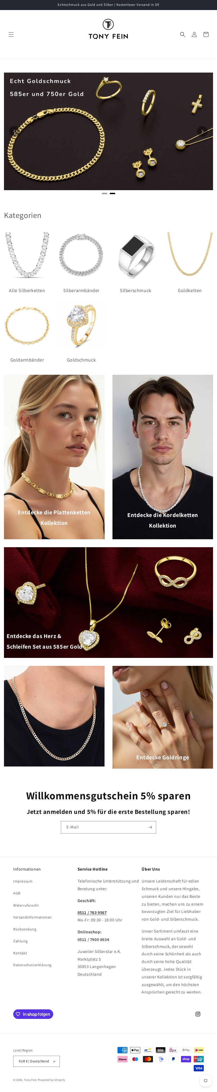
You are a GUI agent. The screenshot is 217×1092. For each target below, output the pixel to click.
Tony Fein (30, 1080)
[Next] (202, 131)
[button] (11, 34)
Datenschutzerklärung (32, 964)
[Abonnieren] (150, 827)
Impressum (23, 881)
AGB (16, 893)
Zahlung (20, 941)
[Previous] (14, 131)
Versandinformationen (32, 917)
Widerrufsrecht (26, 905)
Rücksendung (25, 929)
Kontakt (20, 953)
